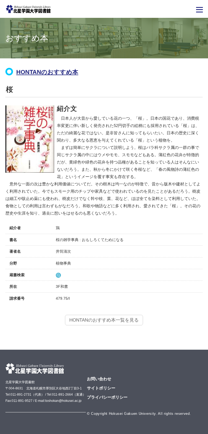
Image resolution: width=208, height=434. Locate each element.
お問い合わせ (99, 378)
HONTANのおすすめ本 (47, 72)
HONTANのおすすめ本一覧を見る (104, 320)
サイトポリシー (101, 388)
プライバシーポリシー (107, 397)
